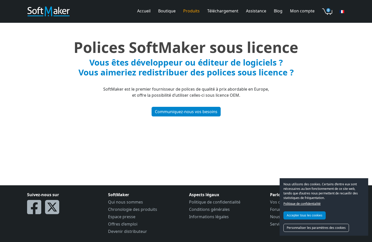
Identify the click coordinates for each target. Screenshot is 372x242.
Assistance (256, 11)
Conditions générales (209, 209)
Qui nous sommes (125, 202)
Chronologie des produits (132, 209)
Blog (278, 11)
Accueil (144, 11)
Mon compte (302, 11)
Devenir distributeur (127, 231)
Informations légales (209, 216)
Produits (191, 11)
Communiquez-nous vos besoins (186, 111)
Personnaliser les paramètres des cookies (316, 228)
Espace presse (121, 216)
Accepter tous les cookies (304, 215)
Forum (276, 209)
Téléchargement (222, 11)
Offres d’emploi (122, 224)
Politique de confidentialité (302, 203)
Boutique (167, 11)
